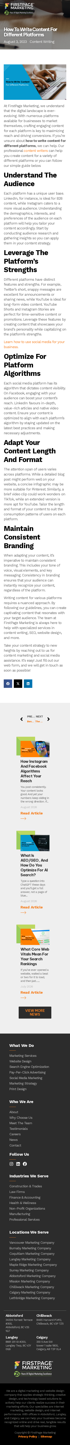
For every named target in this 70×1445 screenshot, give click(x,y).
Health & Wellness (22, 1203)
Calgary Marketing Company (29, 1292)
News (13, 1140)
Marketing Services (22, 1056)
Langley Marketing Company (29, 1259)
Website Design (20, 1061)
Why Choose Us (20, 1118)
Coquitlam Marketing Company (31, 1253)
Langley (12, 1337)
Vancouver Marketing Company (31, 1242)
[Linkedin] (18, 1164)
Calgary (42, 1337)
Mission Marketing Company (29, 1281)
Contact (15, 1145)
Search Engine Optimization (29, 1067)
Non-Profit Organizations (27, 1208)
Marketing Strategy (23, 1083)
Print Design (18, 1089)
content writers (36, 151)
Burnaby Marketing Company (30, 1248)
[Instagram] (11, 1164)
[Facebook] (25, 1164)
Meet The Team (20, 1123)
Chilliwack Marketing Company (31, 1287)
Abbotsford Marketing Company (32, 1276)
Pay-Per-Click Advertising (27, 1072)
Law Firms (17, 1192)
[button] (8, 683)
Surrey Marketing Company (29, 1270)
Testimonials (18, 1129)
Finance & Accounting (24, 1197)
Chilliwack (44, 1315)
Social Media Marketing (25, 1078)
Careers (15, 1134)
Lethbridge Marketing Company (32, 1298)
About (13, 1112)
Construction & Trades (25, 1186)
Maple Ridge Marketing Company (33, 1265)
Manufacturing (19, 1214)
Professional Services (24, 1219)
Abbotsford (14, 1315)
